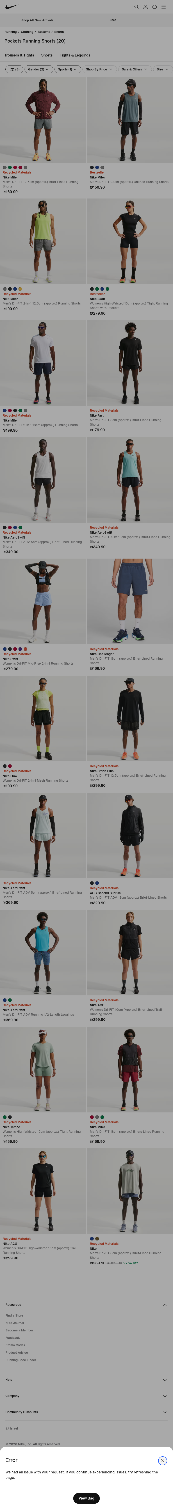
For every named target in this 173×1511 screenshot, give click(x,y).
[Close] (163, 1461)
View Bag (86, 1498)
